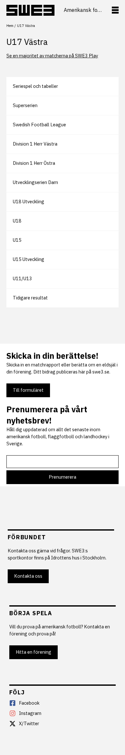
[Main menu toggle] (115, 10)
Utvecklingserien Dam (35, 182)
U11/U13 (22, 278)
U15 (17, 240)
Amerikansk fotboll (83, 10)
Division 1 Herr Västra (35, 144)
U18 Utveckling (28, 201)
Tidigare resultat (30, 298)
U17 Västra (27, 41)
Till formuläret (28, 390)
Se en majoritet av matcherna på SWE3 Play (52, 56)
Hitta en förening (33, 652)
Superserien (25, 105)
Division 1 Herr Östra (34, 163)
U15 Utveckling (28, 259)
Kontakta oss (28, 576)
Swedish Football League (39, 125)
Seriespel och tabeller (35, 86)
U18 (17, 221)
